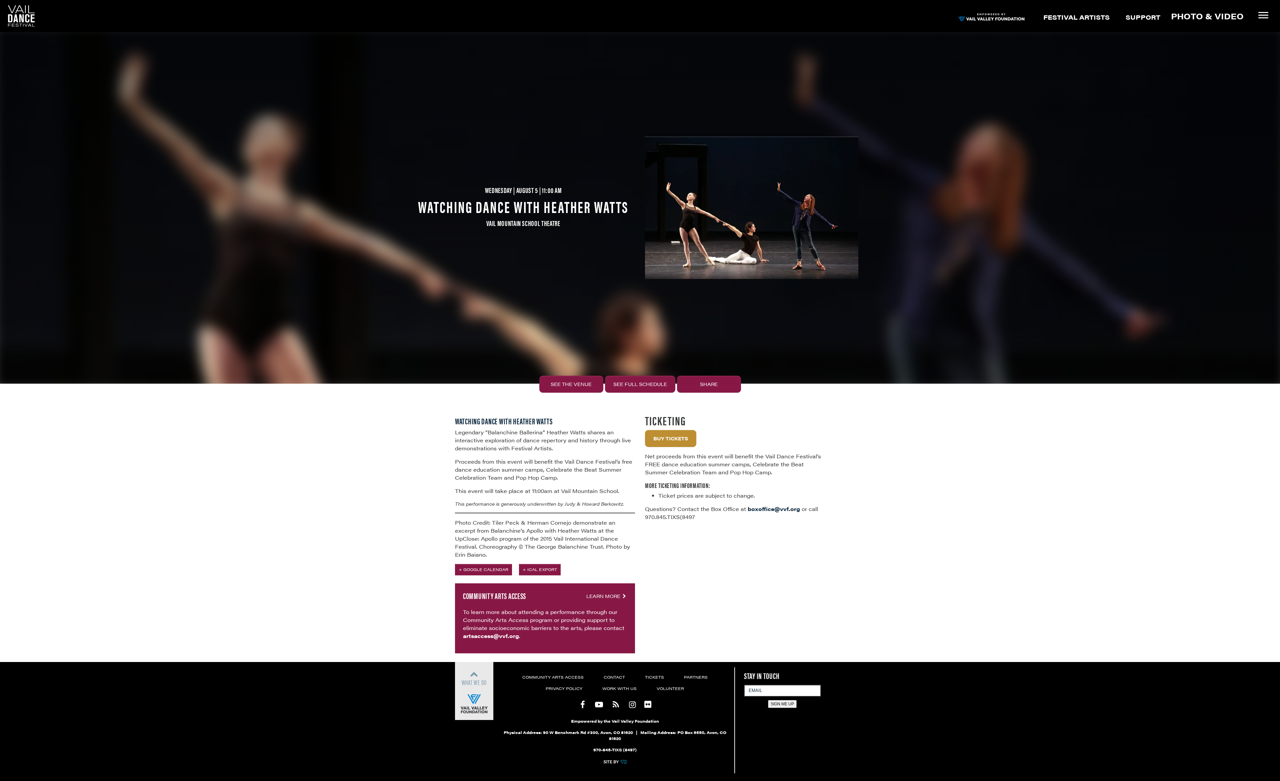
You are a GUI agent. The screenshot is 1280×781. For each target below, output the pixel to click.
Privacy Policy (564, 688)
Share (709, 384)
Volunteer (670, 688)
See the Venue (571, 384)
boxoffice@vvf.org (774, 509)
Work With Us (619, 688)
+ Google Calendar (483, 569)
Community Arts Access (553, 677)
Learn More (604, 596)
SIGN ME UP (782, 704)
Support (1143, 17)
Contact (614, 677)
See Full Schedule (640, 384)
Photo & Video (1207, 16)
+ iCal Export (540, 569)
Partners (696, 677)
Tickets (654, 677)
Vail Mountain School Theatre (523, 223)
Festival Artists (1076, 17)
